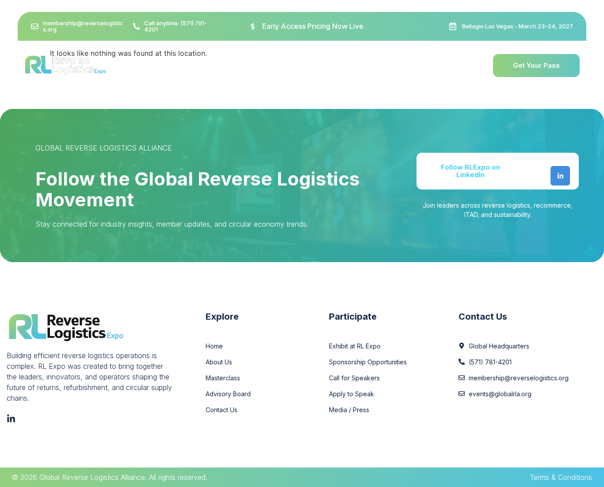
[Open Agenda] (305, 65)
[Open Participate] (364, 65)
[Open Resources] (422, 65)
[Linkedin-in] (560, 176)
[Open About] (210, 65)
